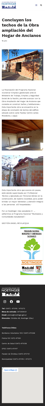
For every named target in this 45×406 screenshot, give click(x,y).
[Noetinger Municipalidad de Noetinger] (9, 5)
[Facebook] (11, 301)
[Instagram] (5, 301)
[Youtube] (18, 301)
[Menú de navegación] (36, 5)
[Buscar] (41, 5)
